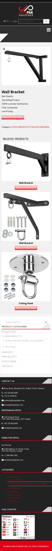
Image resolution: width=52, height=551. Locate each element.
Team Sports (7, 366)
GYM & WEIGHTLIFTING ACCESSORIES (30, 127)
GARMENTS (7, 352)
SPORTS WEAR (9, 361)
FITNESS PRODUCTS (12, 336)
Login (14, 21)
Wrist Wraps (10, 347)
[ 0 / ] (7, 21)
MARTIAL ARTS (9, 356)
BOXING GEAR (9, 331)
